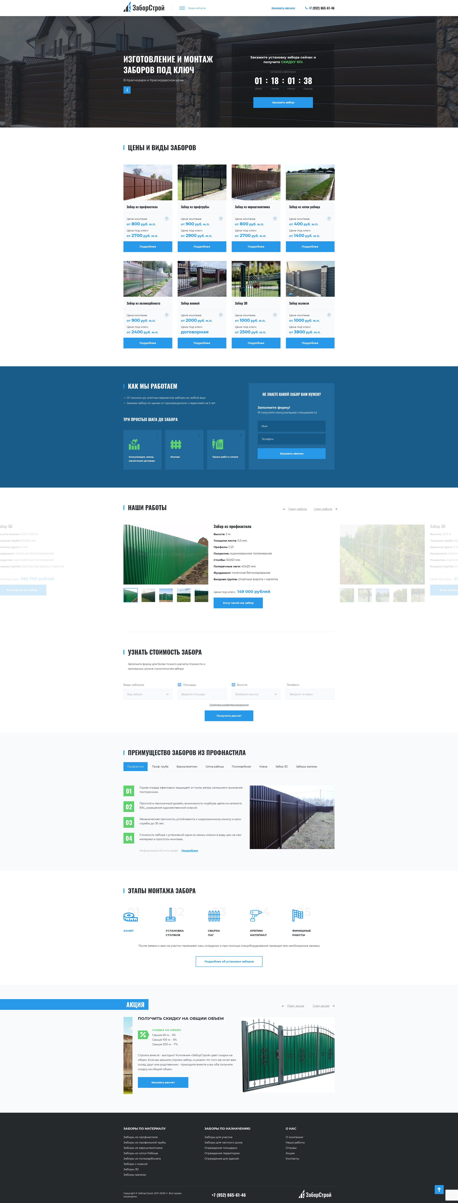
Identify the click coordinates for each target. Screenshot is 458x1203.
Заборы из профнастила (140, 1137)
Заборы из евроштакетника (142, 1148)
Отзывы (291, 1148)
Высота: (242, 684)
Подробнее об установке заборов (229, 961)
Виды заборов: (133, 684)
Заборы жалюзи (134, 1174)
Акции (290, 1153)
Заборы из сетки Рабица (140, 1153)
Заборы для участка (218, 1137)
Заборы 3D (131, 1169)
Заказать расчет (257, 1082)
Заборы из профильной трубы (144, 1142)
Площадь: (189, 684)
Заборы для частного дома (223, 1142)
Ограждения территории (222, 1153)
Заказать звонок (292, 453)
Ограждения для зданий (221, 1158)
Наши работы (295, 1142)
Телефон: (293, 684)
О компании (294, 1137)
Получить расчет (229, 715)
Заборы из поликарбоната (142, 1158)
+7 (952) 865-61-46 (322, 8)
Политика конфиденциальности (229, 704)
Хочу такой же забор (238, 603)
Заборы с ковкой (135, 1164)
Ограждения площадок (220, 1148)
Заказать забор (283, 102)
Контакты (292, 1158)
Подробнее (189, 850)
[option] (229, 566)
